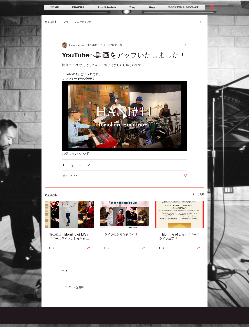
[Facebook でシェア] (63, 165)
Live (66, 21)
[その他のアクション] (185, 45)
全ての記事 (51, 21)
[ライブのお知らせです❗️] (124, 214)
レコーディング (83, 21)
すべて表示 (198, 194)
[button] (199, 21)
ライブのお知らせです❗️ (121, 234)
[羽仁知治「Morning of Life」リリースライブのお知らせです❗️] (69, 214)
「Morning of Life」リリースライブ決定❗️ (179, 236)
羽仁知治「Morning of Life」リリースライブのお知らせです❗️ (69, 237)
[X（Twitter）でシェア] (71, 165)
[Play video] (124, 116)
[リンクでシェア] (88, 165)
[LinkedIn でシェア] (80, 165)
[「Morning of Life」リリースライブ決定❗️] (179, 214)
